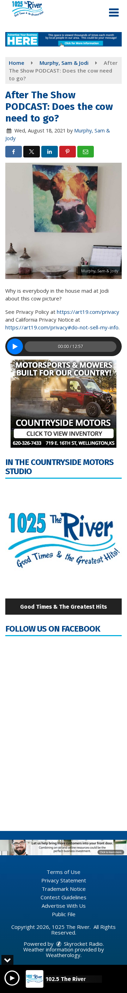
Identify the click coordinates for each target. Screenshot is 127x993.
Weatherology (63, 954)
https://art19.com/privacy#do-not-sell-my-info (62, 327)
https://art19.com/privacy (88, 311)
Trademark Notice (64, 888)
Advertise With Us (64, 905)
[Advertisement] (63, 39)
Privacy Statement (63, 880)
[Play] (15, 346)
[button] (114, 12)
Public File (63, 914)
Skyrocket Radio (82, 943)
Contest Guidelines (63, 897)
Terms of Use (63, 871)
